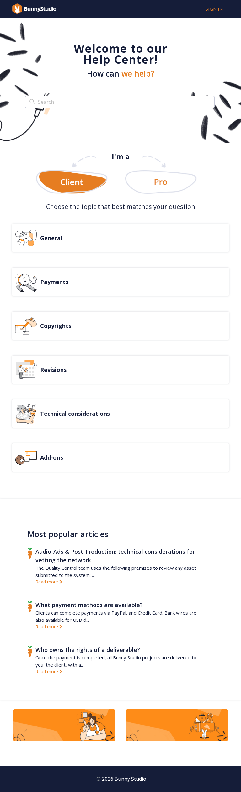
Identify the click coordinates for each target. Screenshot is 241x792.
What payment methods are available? (89, 605)
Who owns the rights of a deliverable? (87, 649)
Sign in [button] (214, 9)
